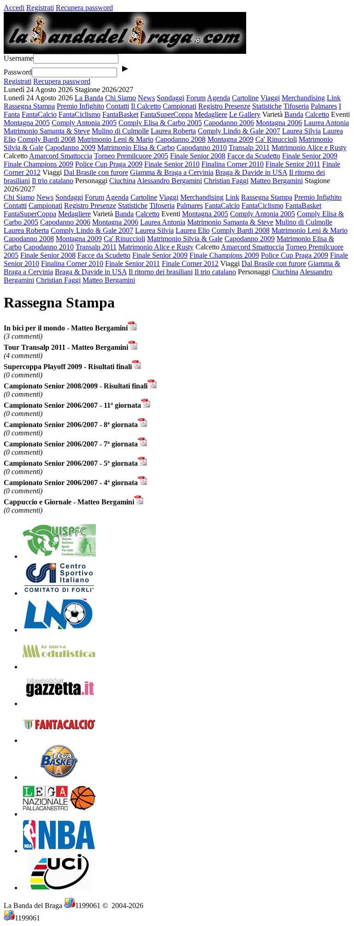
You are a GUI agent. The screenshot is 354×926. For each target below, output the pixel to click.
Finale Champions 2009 (38, 164)
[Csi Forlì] (59, 593)
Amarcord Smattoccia (60, 156)
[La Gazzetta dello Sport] (59, 703)
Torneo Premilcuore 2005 (131, 156)
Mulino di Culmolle (120, 131)
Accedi (14, 8)
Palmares (324, 106)
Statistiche (267, 106)
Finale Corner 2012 (190, 263)
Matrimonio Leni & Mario (115, 139)
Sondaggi (170, 98)
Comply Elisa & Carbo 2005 (160, 123)
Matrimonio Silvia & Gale (185, 239)
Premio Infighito (80, 106)
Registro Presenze (224, 106)
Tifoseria (296, 106)
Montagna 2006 (279, 123)
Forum (196, 98)
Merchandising (303, 98)
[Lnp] (59, 814)
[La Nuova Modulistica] (59, 667)
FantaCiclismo (79, 114)
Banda (293, 114)
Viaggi (270, 98)
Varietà (272, 114)
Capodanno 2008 (180, 139)
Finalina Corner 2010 (232, 164)
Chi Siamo (120, 98)
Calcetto (317, 114)
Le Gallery (244, 114)
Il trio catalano (52, 181)
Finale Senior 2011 (293, 164)
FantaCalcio (39, 114)
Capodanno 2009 (70, 147)
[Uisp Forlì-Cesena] (59, 556)
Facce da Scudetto (253, 156)
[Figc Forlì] (59, 630)
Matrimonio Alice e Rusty (309, 147)
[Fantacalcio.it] (59, 740)
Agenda (218, 98)
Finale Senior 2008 (197, 156)
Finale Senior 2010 (172, 164)
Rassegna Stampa (29, 106)
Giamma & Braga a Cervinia (171, 172)
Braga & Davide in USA (251, 172)
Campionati (179, 106)
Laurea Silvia (301, 131)
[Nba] (59, 851)
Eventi (340, 114)
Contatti (117, 106)
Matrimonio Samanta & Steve (47, 131)
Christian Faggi (226, 181)
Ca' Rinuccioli (276, 139)
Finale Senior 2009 (309, 156)
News (146, 98)
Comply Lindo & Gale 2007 (239, 131)
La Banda (89, 98)
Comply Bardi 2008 (47, 139)
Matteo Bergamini (276, 181)
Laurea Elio (193, 230)
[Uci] (59, 887)
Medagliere (211, 114)
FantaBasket (120, 114)
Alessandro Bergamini (169, 181)
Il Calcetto (146, 106)
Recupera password (84, 8)
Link (334, 98)
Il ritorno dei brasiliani (161, 272)
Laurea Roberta (173, 131)
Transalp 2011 (249, 147)
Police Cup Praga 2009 (108, 164)
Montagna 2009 (230, 139)
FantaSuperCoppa (166, 114)
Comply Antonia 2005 (84, 123)
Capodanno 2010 (202, 147)
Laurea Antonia (326, 123)
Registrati (40, 8)
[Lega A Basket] (59, 777)
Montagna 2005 (27, 123)
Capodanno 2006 (229, 123)
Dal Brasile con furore (96, 172)
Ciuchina (122, 181)
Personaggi (91, 181)
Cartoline (245, 98)
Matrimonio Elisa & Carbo (136, 147)
